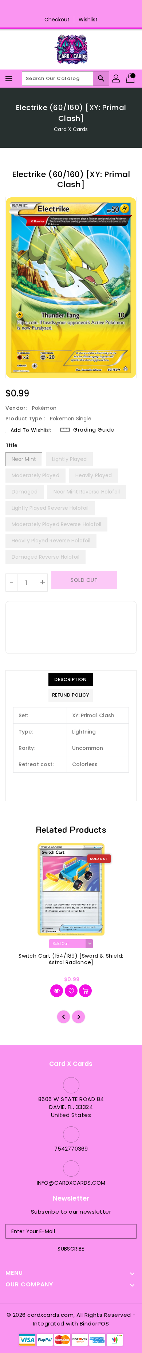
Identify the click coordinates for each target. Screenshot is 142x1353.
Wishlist (88, 19)
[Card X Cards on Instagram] (64, 8)
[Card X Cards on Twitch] (91, 8)
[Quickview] (56, 990)
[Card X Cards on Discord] (77, 8)
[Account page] (116, 78)
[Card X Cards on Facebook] (50, 8)
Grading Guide (94, 429)
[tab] (70, 679)
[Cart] (131, 78)
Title (11, 445)
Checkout (57, 19)
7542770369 (71, 1148)
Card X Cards (71, 129)
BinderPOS (94, 1323)
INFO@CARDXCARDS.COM (71, 1182)
